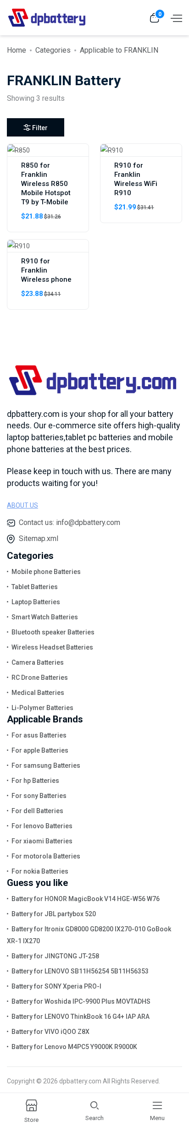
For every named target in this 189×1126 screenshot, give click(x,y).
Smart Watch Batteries (44, 617)
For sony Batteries (39, 795)
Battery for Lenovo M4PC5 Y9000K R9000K (74, 1046)
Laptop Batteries (35, 602)
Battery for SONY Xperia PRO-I (56, 986)
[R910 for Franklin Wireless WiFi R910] (111, 149)
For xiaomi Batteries (41, 841)
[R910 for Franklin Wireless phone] (18, 245)
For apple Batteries (39, 750)
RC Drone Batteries (39, 677)
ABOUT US (22, 505)
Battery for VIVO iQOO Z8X (50, 1031)
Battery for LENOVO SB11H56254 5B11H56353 (80, 971)
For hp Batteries (35, 780)
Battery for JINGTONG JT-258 (55, 956)
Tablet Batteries (34, 586)
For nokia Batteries (39, 871)
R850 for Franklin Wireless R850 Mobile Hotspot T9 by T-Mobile (46, 183)
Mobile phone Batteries (46, 571)
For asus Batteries (39, 735)
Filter (40, 127)
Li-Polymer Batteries (42, 707)
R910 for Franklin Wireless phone (46, 270)
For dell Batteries (37, 810)
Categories (53, 50)
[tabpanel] (94, 230)
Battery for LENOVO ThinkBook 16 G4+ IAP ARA (80, 1016)
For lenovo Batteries (41, 826)
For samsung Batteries (45, 765)
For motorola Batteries (45, 856)
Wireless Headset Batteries (52, 647)
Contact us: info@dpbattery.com (69, 522)
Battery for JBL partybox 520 (53, 914)
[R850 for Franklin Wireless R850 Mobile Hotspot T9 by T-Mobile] (18, 149)
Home (16, 50)
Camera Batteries (37, 662)
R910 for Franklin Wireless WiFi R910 (135, 179)
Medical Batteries (37, 692)
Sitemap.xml (38, 538)
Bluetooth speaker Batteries (52, 632)
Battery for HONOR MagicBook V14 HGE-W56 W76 (85, 898)
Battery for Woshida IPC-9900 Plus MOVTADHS (80, 1001)
